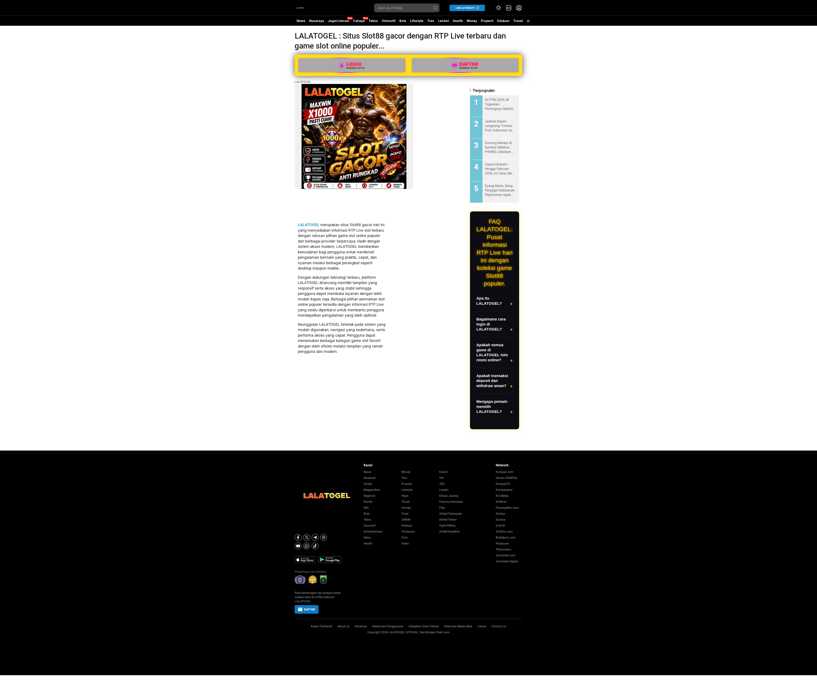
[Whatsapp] (306, 546)
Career (482, 626)
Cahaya (359, 21)
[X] (306, 537)
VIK (441, 478)
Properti (487, 21)
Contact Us (498, 626)
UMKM (405, 519)
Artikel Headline (449, 531)
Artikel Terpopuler (450, 513)
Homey (406, 507)
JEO (442, 483)
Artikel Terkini (448, 519)
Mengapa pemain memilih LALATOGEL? (491, 406)
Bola (402, 21)
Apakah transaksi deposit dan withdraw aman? (492, 381)
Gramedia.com (505, 555)
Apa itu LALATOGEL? (489, 300)
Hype (404, 495)
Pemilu (368, 501)
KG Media (502, 495)
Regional (369, 495)
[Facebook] (298, 537)
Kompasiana (504, 489)
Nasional (369, 478)
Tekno (373, 21)
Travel (518, 21)
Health (458, 21)
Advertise (361, 626)
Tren (430, 21)
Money (472, 21)
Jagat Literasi (338, 21)
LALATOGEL (303, 81)
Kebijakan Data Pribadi (424, 626)
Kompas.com (504, 472)
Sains (367, 537)
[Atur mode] (498, 7)
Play (442, 507)
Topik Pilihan (447, 525)
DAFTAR (309, 609)
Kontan (501, 513)
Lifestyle (416, 21)
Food (404, 513)
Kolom (443, 472)
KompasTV (503, 483)
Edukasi (503, 21)
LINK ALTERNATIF (465, 8)
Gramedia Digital (507, 561)
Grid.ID (500, 525)
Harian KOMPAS (506, 478)
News (301, 21)
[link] (508, 7)
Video (405, 543)
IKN (366, 507)
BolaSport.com (506, 537)
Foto (404, 537)
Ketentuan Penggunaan (388, 626)
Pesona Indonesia (451, 501)
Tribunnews (503, 549)
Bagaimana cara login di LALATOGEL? (491, 324)
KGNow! (501, 501)
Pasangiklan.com (507, 507)
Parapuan (408, 531)
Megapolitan (372, 489)
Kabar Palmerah (321, 626)
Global (368, 483)
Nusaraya (316, 21)
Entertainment (373, 531)
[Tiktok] (315, 546)
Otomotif (389, 21)
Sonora (500, 519)
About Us (343, 626)
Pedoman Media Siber (458, 626)
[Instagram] (323, 537)
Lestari (443, 22)
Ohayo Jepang (448, 495)
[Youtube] (298, 546)
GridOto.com (504, 531)
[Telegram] (315, 537)
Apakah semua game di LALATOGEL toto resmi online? (492, 352)
